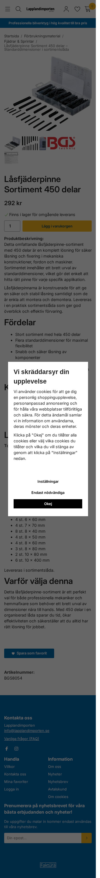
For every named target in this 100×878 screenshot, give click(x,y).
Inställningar (48, 481)
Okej (48, 503)
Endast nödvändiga (47, 492)
